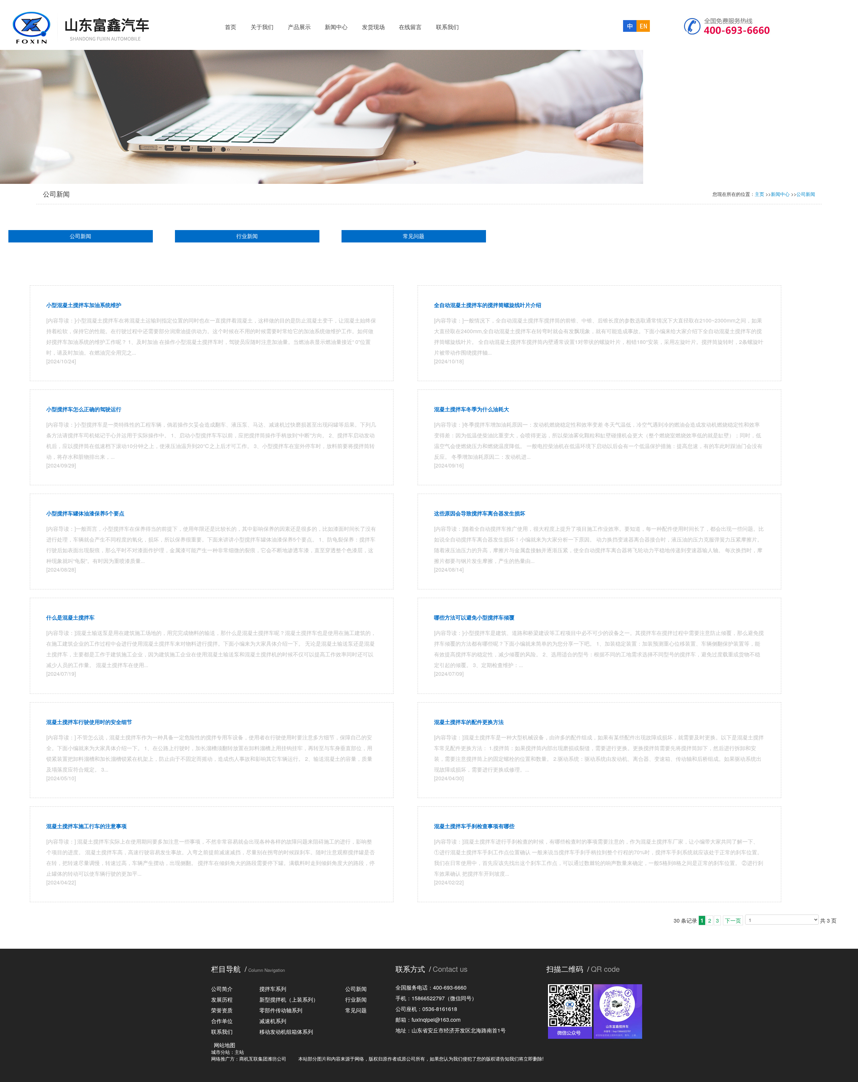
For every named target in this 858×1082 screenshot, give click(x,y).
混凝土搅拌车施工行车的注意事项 (86, 826)
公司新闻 (805, 194)
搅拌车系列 (272, 989)
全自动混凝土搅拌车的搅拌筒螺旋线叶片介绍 (487, 305)
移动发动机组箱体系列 (286, 1031)
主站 (239, 1052)
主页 (759, 194)
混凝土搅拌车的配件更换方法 (469, 722)
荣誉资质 (222, 1010)
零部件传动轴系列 (280, 1010)
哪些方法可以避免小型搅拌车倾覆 (474, 617)
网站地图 (224, 1045)
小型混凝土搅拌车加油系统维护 (83, 305)
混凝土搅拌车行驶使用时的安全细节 (89, 722)
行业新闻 (247, 236)
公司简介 (222, 989)
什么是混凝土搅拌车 (70, 617)
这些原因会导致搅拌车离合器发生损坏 (479, 513)
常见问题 (413, 236)
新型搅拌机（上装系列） (288, 999)
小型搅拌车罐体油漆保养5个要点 (85, 513)
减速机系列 (272, 1021)
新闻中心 (780, 194)
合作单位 (222, 1021)
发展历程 (222, 999)
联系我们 (222, 1031)
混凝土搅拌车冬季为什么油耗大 (471, 409)
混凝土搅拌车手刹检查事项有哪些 (474, 826)
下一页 (733, 920)
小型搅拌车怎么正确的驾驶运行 (83, 409)
